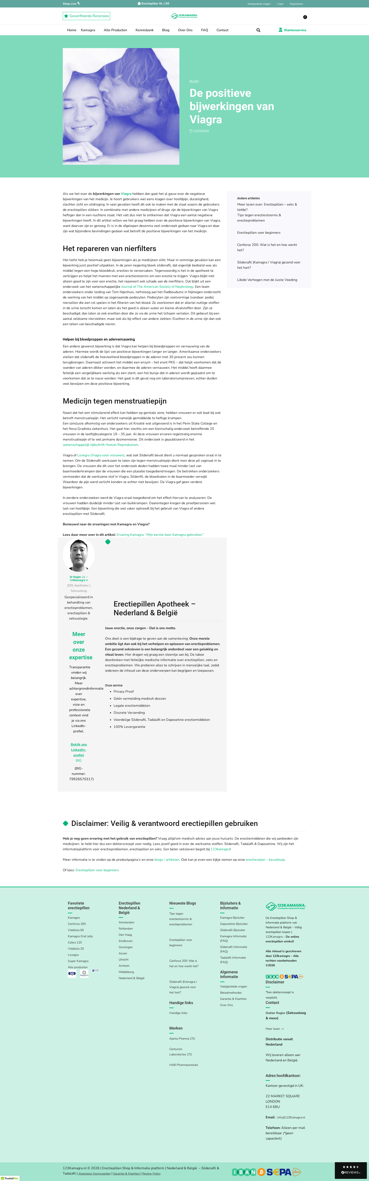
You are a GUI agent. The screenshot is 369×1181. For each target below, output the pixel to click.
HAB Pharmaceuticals (183, 1065)
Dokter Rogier (275, 1013)
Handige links (178, 1013)
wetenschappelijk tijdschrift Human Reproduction (100, 444)
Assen (123, 953)
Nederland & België (131, 978)
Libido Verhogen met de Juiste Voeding (267, 280)
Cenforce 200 (77, 924)
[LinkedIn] (269, 1145)
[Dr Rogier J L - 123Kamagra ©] (79, 555)
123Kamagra (274, 937)
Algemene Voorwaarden (94, 1174)
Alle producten (78, 967)
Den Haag (125, 935)
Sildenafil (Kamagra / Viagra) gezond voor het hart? (183, 987)
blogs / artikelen (166, 859)
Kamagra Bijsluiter (232, 918)
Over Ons (226, 1005)
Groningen (126, 947)
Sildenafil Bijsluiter (232, 930)
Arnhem (124, 966)
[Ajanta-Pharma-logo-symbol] (72, 973)
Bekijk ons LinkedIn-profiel (79, 750)
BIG (79, 760)
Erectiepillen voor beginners (259, 232)
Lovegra (73, 955)
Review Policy (151, 1174)
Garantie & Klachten (233, 999)
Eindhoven (126, 941)
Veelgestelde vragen (233, 986)
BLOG (194, 81)
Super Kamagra (78, 961)
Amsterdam (126, 922)
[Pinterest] (277, 1145)
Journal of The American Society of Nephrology (157, 286)
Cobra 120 (75, 942)
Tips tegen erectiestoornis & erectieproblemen (180, 919)
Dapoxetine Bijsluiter (234, 924)
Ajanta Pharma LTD (182, 1039)
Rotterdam (126, 929)
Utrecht (124, 960)
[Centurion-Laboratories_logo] (84, 973)
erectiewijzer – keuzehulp (265, 859)
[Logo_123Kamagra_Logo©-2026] (184, 16)
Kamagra (74, 918)
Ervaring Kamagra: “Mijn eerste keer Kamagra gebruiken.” (160, 534)
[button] (258, 30)
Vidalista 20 (76, 949)
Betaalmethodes (231, 993)
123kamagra (220, 849)
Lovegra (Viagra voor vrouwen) (100, 455)
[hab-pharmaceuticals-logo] (95, 972)
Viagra (126, 193)
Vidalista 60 (76, 930)
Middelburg (126, 972)
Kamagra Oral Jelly (80, 936)
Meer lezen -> (275, 1029)
